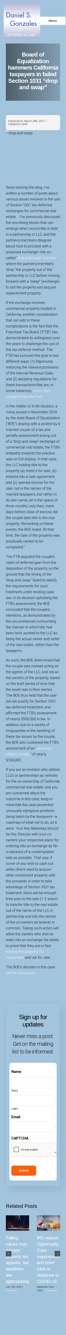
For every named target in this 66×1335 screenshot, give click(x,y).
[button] (8, 1253)
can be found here (20, 973)
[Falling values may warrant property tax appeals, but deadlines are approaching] (17, 1223)
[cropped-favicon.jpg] (22, 4)
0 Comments (50, 1290)
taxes (25, 124)
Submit (24, 1170)
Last (15, 1108)
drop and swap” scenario (37, 258)
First (15, 1090)
